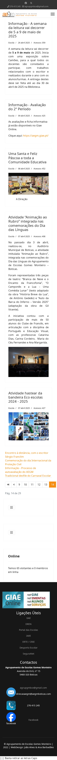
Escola (11, 42)
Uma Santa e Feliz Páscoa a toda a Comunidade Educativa (27, 157)
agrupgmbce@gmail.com (36, 6)
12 (39, 484)
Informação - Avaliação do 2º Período (27, 106)
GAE (28, 617)
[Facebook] (26, 2)
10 (25, 484)
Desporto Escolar (29, 647)
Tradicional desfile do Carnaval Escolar (28, 475)
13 (45, 484)
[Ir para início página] (8, 485)
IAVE (28, 635)
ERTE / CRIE (28, 641)
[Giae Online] (28, 600)
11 (32, 484)
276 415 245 (15, 6)
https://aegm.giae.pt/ (35, 135)
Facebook (33, 719)
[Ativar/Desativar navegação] (11, 507)
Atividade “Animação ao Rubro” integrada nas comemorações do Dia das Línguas (27, 223)
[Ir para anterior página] (14, 485)
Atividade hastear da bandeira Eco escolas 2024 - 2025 (25, 397)
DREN (28, 624)
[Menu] (53, 14)
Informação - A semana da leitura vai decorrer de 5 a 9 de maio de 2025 (27, 29)
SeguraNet (28, 653)
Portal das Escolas (28, 629)
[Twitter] (31, 2)
